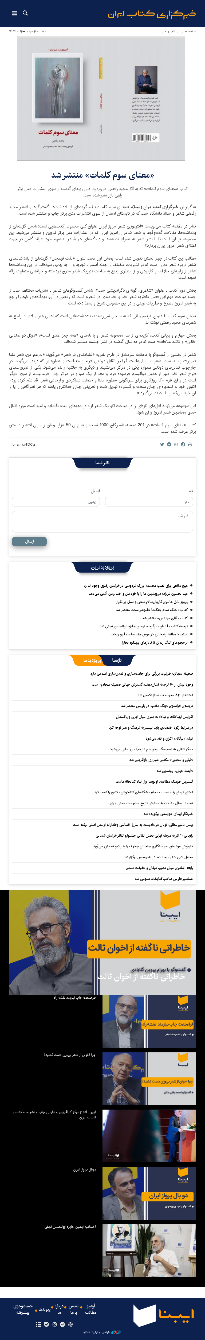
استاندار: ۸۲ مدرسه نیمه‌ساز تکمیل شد (165, 695)
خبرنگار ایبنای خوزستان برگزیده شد (168, 814)
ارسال (29, 541)
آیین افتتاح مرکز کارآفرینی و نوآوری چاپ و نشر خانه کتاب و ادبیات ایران (54, 1114)
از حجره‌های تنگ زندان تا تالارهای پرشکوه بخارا (155, 643)
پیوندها (44, 1309)
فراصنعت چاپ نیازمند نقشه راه (75, 998)
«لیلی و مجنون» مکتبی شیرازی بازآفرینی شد (161, 760)
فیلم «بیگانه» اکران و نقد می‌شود (169, 739)
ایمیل (95, 491)
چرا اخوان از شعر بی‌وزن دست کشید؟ (70, 1055)
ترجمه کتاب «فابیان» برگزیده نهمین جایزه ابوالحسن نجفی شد (144, 626)
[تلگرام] (62, 1325)
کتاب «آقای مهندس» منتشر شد (165, 618)
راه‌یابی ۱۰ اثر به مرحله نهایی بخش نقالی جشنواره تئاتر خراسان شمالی (144, 836)
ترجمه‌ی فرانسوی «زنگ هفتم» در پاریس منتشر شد (157, 706)
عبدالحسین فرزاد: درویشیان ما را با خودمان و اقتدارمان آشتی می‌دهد (138, 594)
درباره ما (59, 1309)
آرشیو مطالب (90, 1309)
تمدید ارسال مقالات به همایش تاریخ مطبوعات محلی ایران (151, 803)
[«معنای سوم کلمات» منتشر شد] (102, 98)
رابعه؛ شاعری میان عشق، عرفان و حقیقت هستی (159, 868)
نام (190, 491)
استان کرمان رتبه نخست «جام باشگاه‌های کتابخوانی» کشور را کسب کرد (143, 792)
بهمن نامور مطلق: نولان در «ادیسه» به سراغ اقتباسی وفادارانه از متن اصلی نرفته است (133, 825)
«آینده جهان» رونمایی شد (174, 771)
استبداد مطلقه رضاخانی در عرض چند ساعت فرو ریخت (149, 634)
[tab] (117, 660)
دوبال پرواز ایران (84, 1169)
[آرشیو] (38, 1325)
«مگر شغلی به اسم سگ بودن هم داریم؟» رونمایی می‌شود (151, 749)
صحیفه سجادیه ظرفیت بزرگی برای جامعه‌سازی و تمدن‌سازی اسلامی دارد (141, 674)
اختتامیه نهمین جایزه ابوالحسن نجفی (70, 1227)
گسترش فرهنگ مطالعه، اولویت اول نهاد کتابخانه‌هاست (154, 782)
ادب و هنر (168, 31)
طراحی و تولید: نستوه (96, 1332)
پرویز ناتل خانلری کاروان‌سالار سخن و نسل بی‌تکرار (152, 602)
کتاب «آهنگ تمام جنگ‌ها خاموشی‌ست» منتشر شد (152, 610)
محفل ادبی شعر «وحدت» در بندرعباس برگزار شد (158, 857)
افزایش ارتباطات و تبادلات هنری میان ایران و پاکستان (154, 717)
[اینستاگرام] (54, 1325)
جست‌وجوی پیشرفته (23, 1309)
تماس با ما (73, 1309)
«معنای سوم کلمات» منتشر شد (102, 175)
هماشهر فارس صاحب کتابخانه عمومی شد (164, 879)
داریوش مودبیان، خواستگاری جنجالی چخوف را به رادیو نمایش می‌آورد (143, 846)
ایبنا (152, 15)
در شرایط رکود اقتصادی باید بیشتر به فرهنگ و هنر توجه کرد (151, 728)
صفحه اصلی (188, 31)
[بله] (46, 1325)
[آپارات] (70, 1325)
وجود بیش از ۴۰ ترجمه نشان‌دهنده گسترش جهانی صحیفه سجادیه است (142, 685)
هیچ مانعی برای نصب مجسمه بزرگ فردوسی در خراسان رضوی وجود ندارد (136, 586)
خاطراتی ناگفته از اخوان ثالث (141, 976)
